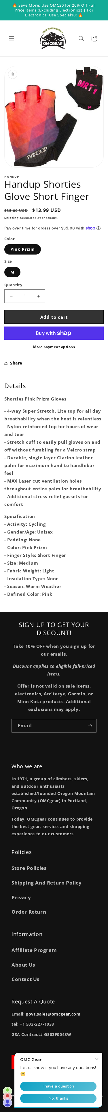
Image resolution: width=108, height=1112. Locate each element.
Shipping (11, 218)
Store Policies (29, 868)
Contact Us (25, 979)
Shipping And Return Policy (47, 882)
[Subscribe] (90, 726)
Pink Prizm (22, 249)
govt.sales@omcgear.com (53, 1014)
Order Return (29, 911)
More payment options (54, 346)
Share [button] (16, 363)
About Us (23, 964)
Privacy (21, 897)
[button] (11, 38)
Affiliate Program (34, 950)
